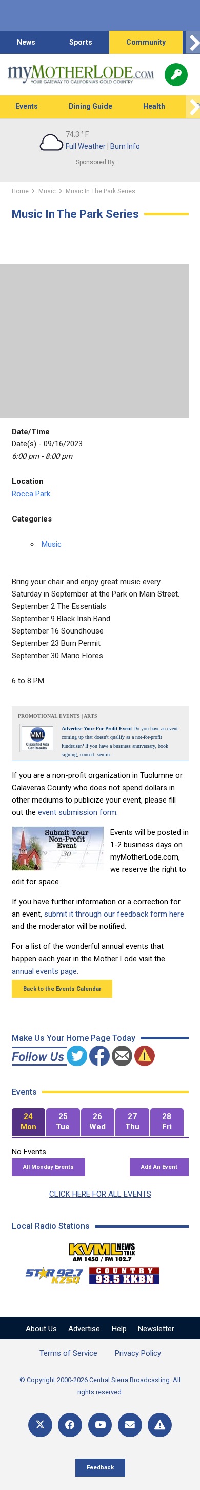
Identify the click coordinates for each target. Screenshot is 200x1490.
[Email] (130, 1425)
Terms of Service (68, 1353)
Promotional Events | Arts (57, 716)
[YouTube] (100, 1425)
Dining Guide (90, 106)
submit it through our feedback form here (114, 914)
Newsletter (156, 1328)
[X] (40, 1425)
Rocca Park (31, 493)
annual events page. (45, 971)
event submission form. (78, 812)
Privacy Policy (138, 1353)
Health (154, 106)
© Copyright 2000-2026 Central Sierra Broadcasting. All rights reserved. (100, 1386)
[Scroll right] (193, 42)
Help (119, 1328)
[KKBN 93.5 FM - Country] (124, 1273)
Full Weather (86, 146)
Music (52, 544)
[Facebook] (70, 1425)
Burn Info (125, 146)
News (26, 42)
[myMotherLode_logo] (81, 74)
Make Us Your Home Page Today (73, 1038)
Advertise (84, 1328)
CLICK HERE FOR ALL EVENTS (100, 1194)
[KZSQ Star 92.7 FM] (50, 1273)
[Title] (160, 1425)
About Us (41, 1328)
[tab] (29, 1122)
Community (146, 42)
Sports (80, 42)
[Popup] (176, 74)
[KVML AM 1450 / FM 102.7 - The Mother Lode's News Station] (102, 1249)
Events (26, 106)
